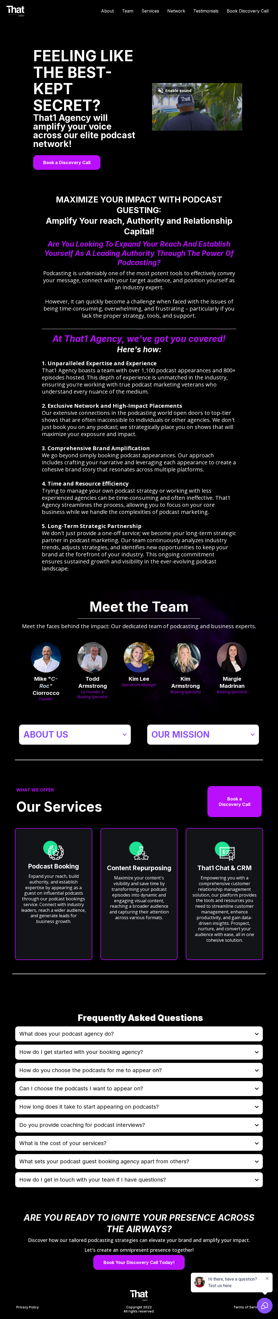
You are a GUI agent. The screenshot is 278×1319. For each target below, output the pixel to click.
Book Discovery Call (247, 11)
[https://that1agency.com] (15, 10)
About (107, 11)
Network (176, 11)
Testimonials (206, 11)
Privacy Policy (27, 1307)
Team (127, 11)
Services (150, 11)
